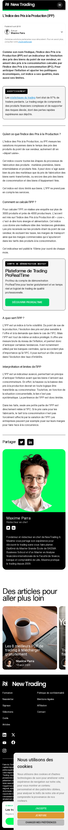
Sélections (8, 712)
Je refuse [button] (40, 815)
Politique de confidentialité (50, 693)
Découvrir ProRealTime (27, 302)
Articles (6, 724)
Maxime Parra (18, 33)
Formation (8, 693)
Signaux (6, 705)
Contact (41, 712)
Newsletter (8, 699)
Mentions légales (45, 699)
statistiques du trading (22, 98)
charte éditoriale (25, 41)
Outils (5, 718)
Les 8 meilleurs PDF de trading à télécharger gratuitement (24, 650)
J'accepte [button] (40, 808)
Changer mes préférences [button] (40, 822)
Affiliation (42, 705)
